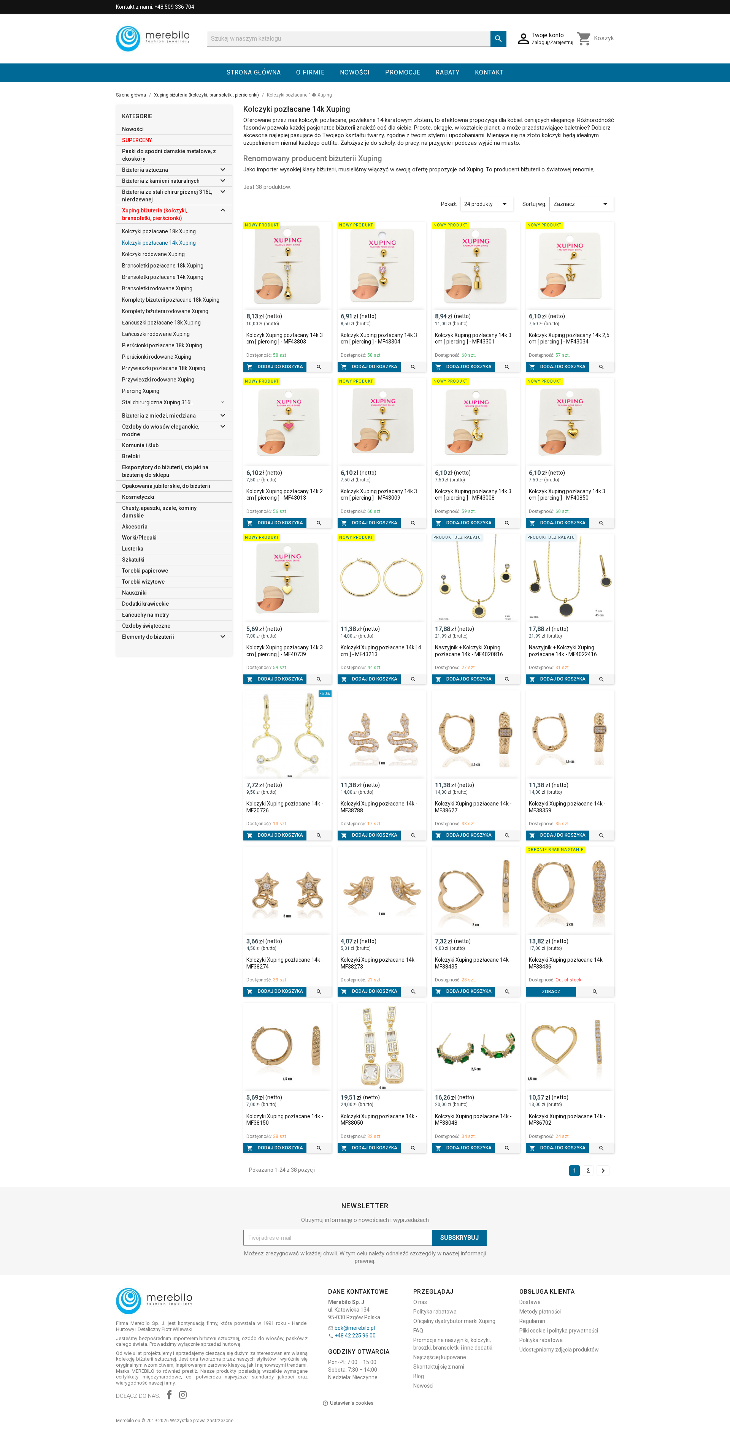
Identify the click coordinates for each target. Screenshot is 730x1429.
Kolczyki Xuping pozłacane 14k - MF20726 (284, 807)
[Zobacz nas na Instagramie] (182, 1395)
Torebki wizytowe (143, 582)
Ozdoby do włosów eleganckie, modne (160, 430)
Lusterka (132, 549)
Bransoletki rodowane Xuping (157, 288)
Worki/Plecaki (139, 538)
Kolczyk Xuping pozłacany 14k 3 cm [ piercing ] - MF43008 (473, 494)
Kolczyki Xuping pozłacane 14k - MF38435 (473, 963)
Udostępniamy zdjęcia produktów (559, 1350)
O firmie (310, 72)
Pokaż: (449, 204)
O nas (420, 1302)
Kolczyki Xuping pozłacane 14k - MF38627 (473, 807)
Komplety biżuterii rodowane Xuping (165, 311)
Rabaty (448, 72)
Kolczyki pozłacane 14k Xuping (159, 243)
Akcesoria (135, 527)
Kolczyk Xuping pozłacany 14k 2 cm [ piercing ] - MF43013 (284, 494)
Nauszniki (134, 593)
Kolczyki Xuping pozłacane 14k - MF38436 (567, 963)
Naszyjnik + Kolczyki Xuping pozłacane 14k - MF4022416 (563, 650)
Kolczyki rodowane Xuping (153, 254)
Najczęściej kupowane (439, 1357)
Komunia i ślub (140, 445)
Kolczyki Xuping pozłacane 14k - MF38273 (379, 963)
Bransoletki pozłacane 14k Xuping (162, 277)
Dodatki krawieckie (145, 604)
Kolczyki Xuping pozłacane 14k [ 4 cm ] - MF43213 (381, 650)
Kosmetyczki (138, 497)
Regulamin (532, 1321)
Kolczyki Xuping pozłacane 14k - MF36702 (567, 1119)
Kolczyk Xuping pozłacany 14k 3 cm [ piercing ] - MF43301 (473, 338)
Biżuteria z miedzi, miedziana (159, 416)
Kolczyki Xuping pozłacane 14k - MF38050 (379, 1119)
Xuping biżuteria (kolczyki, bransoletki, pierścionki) (154, 214)
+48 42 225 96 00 (355, 1335)
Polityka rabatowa (435, 1312)
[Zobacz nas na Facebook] (169, 1395)
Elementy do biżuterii (148, 637)
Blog (418, 1376)
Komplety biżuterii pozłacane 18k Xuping (170, 300)
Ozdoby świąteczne (146, 626)
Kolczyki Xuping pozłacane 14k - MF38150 (284, 1119)
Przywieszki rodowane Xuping (158, 380)
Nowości (355, 72)
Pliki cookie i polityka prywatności (558, 1331)
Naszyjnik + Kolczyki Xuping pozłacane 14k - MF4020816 (469, 650)
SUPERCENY (137, 140)
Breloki (131, 456)
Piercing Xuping (140, 391)
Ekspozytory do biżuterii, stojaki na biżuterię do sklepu (165, 471)
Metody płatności (540, 1312)
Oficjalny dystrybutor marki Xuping (454, 1321)
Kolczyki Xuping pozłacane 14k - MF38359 (567, 807)
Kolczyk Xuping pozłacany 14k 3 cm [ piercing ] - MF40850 (567, 494)
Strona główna (254, 72)
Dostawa (530, 1302)
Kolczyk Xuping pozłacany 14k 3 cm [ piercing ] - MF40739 (284, 650)
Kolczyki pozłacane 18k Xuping (159, 231)
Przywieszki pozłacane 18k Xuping (163, 368)
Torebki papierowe (145, 571)
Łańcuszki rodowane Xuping (156, 334)
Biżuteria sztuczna (145, 170)
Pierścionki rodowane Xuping (156, 357)
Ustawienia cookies (351, 1403)
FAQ (418, 1331)
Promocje (403, 72)
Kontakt (489, 72)
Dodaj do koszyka (275, 367)
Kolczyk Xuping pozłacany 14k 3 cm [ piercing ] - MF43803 (284, 338)
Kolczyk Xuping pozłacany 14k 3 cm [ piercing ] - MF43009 (379, 494)
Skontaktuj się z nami (438, 1367)
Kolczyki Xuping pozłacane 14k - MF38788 (379, 807)
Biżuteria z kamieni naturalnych (161, 181)
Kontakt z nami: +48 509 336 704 (155, 7)
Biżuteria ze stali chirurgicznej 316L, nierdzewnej (167, 196)
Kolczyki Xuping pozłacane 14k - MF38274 (284, 963)
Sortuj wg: (534, 204)
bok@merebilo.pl (355, 1328)
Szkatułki (133, 560)
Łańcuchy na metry (145, 615)
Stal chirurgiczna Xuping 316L (157, 402)
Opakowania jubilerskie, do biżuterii (166, 486)
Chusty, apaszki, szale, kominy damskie (159, 512)
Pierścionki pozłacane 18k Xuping (162, 345)
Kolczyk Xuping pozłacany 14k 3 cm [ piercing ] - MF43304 (379, 338)
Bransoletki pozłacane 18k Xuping (162, 266)
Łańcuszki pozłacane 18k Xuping (161, 323)
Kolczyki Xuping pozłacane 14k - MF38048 (473, 1119)
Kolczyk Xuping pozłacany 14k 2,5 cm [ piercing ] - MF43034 (569, 338)
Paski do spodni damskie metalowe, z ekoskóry (169, 155)
